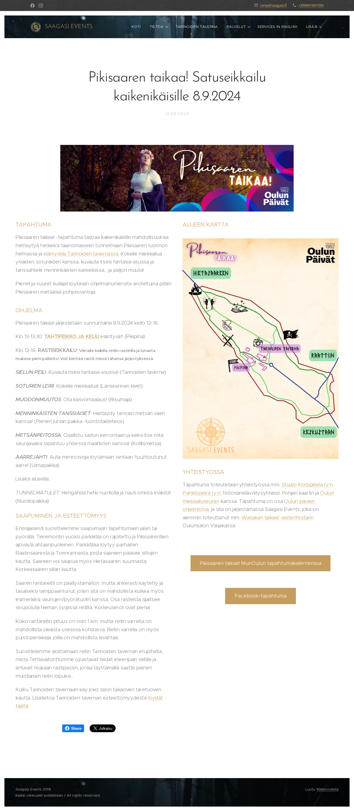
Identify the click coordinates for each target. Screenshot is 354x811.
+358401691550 (311, 5)
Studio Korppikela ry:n (307, 484)
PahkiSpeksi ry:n (201, 493)
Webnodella (327, 789)
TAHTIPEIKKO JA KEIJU (71, 336)
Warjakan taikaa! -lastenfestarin (277, 517)
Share (76, 728)
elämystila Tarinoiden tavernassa (80, 254)
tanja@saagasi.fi (273, 5)
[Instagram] (40, 5)
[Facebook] (32, 5)
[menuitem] (137, 27)
